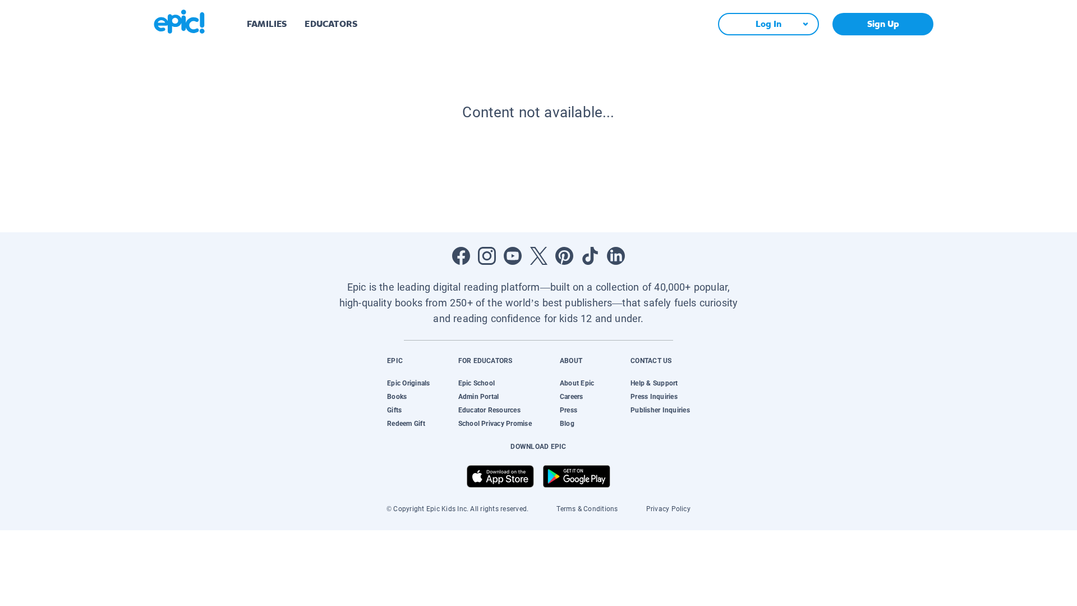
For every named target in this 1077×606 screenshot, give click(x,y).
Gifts (394, 410)
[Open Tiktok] (590, 256)
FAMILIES (267, 24)
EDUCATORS (331, 24)
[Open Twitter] (538, 256)
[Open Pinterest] (564, 256)
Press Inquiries (654, 397)
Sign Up (883, 24)
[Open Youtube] (513, 256)
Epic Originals (408, 383)
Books (397, 397)
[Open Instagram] (487, 256)
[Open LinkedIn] (616, 256)
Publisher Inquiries (660, 410)
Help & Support (654, 383)
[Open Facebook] (461, 256)
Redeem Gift (406, 424)
